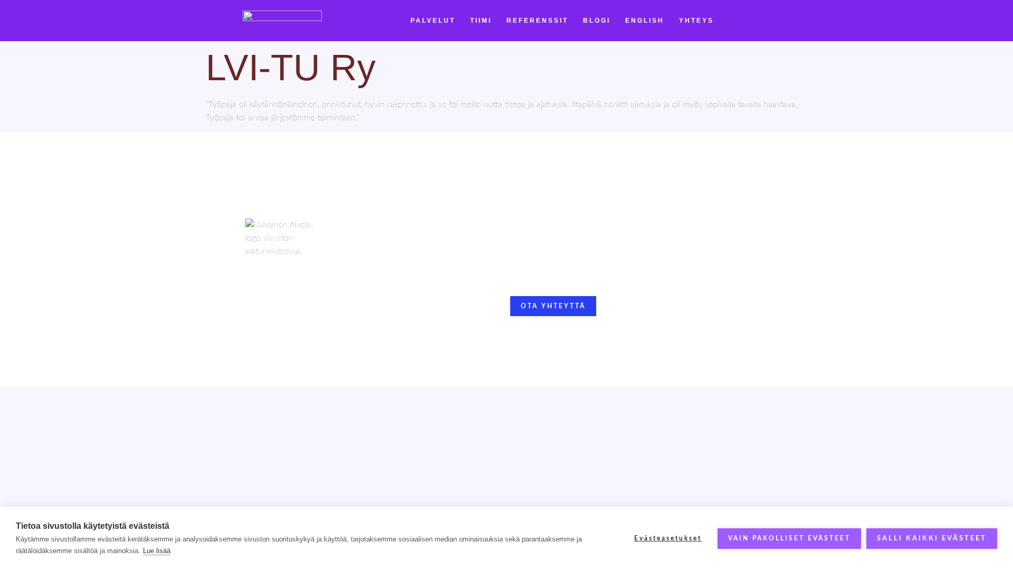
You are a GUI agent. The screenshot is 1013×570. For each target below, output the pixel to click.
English (644, 20)
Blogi (596, 20)
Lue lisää (156, 551)
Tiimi (481, 20)
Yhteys (696, 20)
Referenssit (537, 20)
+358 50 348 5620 (544, 271)
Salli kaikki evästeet (932, 538)
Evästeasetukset (668, 538)
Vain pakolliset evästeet (789, 538)
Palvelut (432, 20)
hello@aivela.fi (536, 258)
